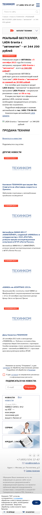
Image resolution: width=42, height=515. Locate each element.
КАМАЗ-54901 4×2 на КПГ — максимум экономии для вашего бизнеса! (14, 412)
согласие (6, 368)
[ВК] (30, 455)
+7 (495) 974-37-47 (25, 5)
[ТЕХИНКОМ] (8, 4)
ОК (36, 502)
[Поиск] (37, 11)
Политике (31, 370)
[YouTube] (34, 455)
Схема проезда (33, 471)
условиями (18, 498)
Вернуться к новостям (12, 138)
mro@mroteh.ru (32, 463)
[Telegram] (38, 455)
